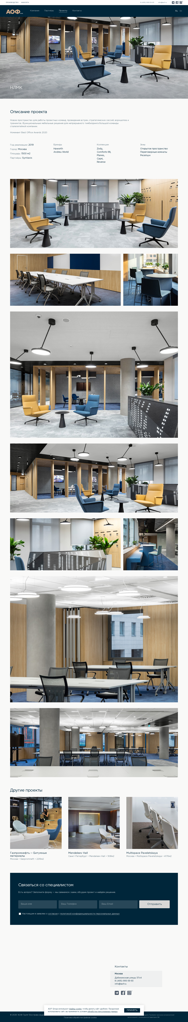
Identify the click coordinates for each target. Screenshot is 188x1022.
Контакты (77, 11)
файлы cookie (75, 1009)
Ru (176, 11)
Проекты (63, 11)
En (181, 11)
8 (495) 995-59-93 (147, 2)
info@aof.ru (162, 2)
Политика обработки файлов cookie (80, 1017)
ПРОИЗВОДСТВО (12, 2)
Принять (132, 1010)
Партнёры (49, 11)
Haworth (25, 2)
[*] (177, 2)
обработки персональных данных (102, 1011)
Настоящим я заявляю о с (71, 914)
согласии (53, 914)
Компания (34, 11)
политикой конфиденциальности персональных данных (90, 914)
